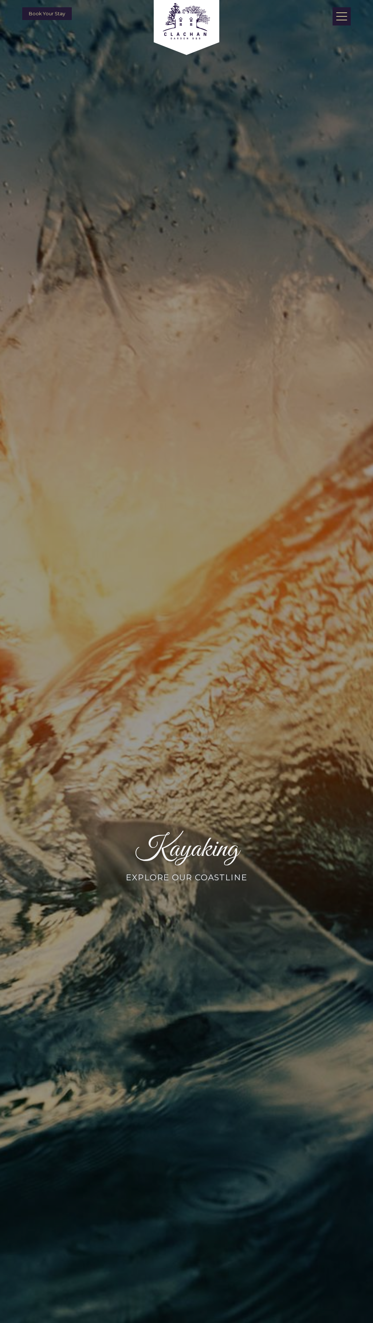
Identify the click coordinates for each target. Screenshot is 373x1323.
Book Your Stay (47, 13)
